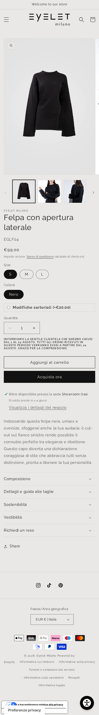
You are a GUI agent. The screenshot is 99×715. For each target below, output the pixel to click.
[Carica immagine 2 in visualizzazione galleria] (49, 191)
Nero (13, 294)
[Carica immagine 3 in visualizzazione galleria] (74, 191)
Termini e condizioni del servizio (52, 669)
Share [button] (15, 546)
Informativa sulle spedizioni (44, 677)
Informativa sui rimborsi (37, 662)
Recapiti (74, 677)
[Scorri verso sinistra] (5, 192)
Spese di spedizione (40, 256)
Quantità (11, 318)
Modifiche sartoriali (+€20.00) (42, 307)
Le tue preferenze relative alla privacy (39, 704)
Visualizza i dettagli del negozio (38, 408)
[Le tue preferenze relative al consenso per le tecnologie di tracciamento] (24, 710)
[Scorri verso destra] (93, 192)
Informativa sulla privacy (77, 662)
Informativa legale (52, 685)
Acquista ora (49, 377)
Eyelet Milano (46, 655)
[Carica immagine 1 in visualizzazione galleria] (23, 191)
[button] (6, 19)
